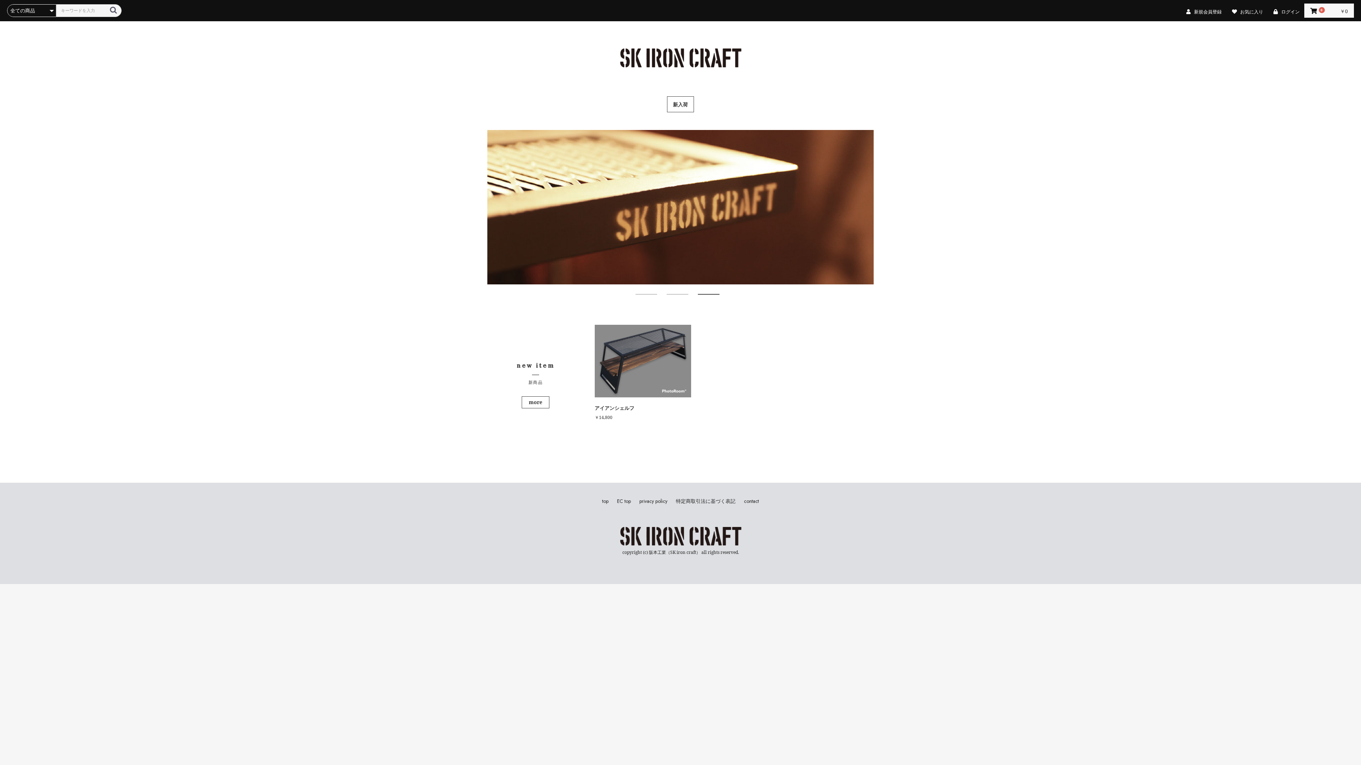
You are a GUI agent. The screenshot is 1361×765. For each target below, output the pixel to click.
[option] (680, 207)
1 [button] (639, 297)
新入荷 (680, 104)
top (605, 501)
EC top (624, 501)
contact (751, 501)
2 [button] (670, 297)
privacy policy (653, 501)
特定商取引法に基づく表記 (705, 501)
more (535, 402)
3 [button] (701, 297)
